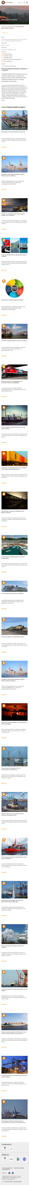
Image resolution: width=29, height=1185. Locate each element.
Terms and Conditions (19, 1167)
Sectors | (3, 26)
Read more (4, 147)
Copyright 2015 (5, 1169)
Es (19, 2)
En (22, 2)
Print (6, 32)
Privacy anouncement (7, 1167)
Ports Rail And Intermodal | (10, 26)
